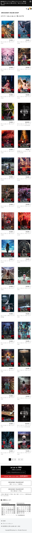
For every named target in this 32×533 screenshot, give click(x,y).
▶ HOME (3, 520)
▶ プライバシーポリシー (7, 523)
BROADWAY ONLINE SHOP (10, 13)
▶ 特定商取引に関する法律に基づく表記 (10, 526)
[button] (16, 483)
